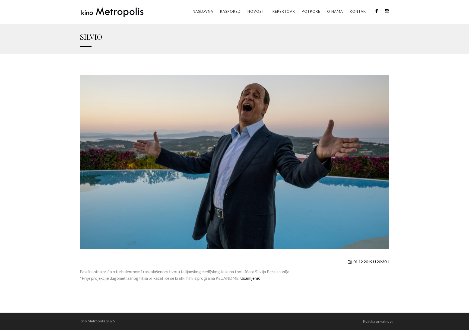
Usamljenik (250, 278)
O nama (335, 11)
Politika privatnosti (378, 321)
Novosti (257, 11)
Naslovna (203, 11)
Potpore (311, 11)
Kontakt (359, 11)
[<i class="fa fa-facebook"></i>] (376, 11)
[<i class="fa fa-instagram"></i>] (387, 11)
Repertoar (283, 11)
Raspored (230, 11)
